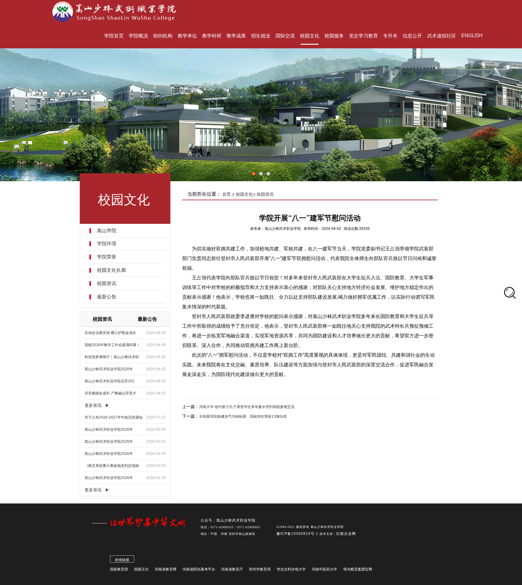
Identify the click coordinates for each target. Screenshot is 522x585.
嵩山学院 (106, 230)
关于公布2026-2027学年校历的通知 (114, 417)
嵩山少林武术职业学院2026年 (109, 369)
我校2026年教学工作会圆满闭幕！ (112, 345)
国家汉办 (141, 569)
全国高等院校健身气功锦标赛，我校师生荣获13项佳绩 (243, 416)
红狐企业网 (346, 534)
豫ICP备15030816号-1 (298, 534)
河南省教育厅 (232, 569)
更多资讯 (93, 405)
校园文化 (244, 194)
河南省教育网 (165, 569)
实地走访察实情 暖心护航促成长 (110, 333)
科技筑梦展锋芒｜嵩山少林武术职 (112, 357)
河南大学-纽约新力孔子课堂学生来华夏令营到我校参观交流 (247, 407)
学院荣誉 (106, 257)
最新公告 (106, 296)
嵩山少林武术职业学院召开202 (109, 381)
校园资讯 (106, 283)
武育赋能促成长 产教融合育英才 (110, 393)
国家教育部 (119, 569)
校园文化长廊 (111, 270)
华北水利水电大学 (291, 569)
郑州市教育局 (260, 569)
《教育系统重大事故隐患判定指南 (112, 466)
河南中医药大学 (324, 569)
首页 (226, 194)
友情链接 (122, 560)
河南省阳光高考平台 (198, 569)
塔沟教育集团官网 (357, 569)
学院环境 (106, 243)
